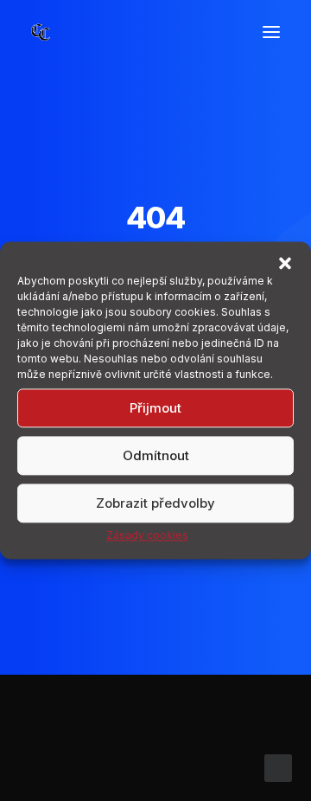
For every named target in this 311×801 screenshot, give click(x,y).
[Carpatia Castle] (40, 32)
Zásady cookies (147, 535)
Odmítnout (156, 455)
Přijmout (155, 408)
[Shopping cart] (220, 32)
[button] (285, 263)
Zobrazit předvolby (155, 503)
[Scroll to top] (278, 767)
